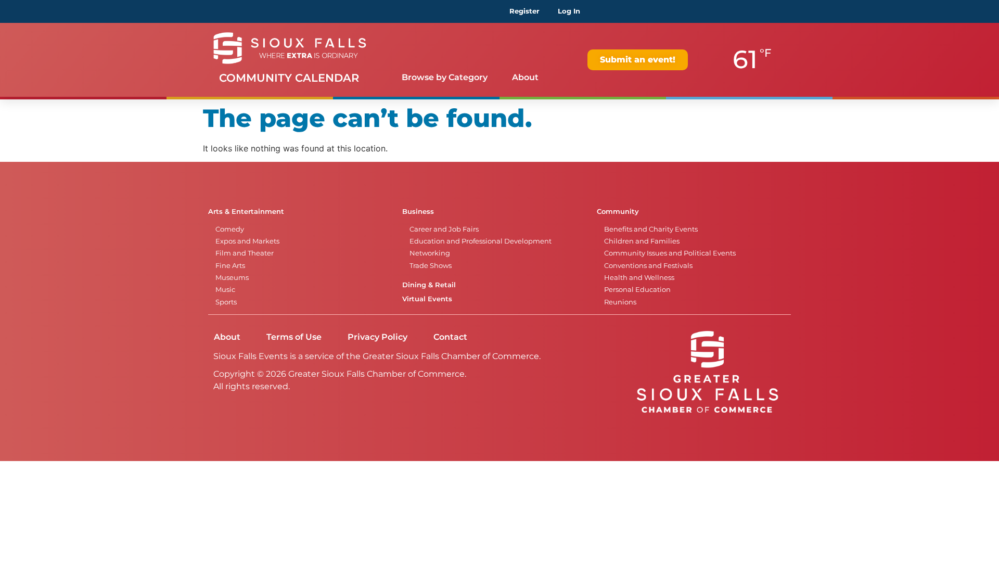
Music (225, 289)
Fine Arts (230, 266)
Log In (569, 11)
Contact (450, 337)
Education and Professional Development (480, 241)
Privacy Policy (377, 337)
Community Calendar (289, 77)
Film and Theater (244, 253)
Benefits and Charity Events (651, 229)
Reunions (620, 302)
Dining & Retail (429, 285)
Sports (226, 302)
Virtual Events (427, 299)
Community (618, 211)
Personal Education (637, 289)
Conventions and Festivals (648, 266)
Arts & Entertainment (246, 211)
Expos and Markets (247, 241)
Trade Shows (430, 266)
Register (524, 11)
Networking (429, 253)
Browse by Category (445, 77)
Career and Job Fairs (444, 229)
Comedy (229, 229)
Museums (232, 278)
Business (418, 211)
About (525, 77)
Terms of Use (294, 337)
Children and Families (642, 241)
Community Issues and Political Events (670, 253)
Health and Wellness (639, 278)
